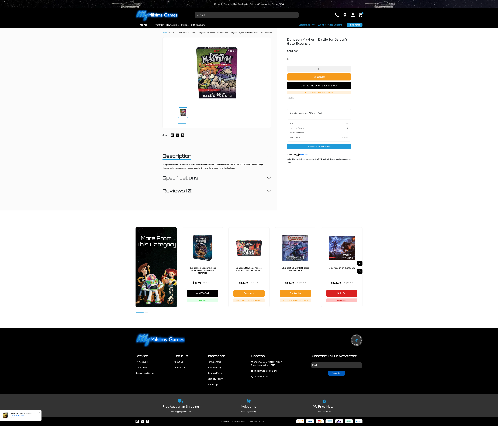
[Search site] (198, 14)
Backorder (319, 76)
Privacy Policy (214, 367)
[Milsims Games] (159, 15)
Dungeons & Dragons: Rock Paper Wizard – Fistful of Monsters (202, 270)
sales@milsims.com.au (265, 370)
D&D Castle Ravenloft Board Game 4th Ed (295, 269)
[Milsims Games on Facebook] (137, 421)
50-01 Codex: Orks (18, 416)
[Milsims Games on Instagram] (147, 421)
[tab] (182, 123)
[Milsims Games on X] (142, 421)
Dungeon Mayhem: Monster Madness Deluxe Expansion (249, 269)
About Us (178, 362)
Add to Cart (202, 293)
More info (304, 154)
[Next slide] (359, 271)
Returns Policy (215, 373)
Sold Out (342, 293)
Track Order (141, 367)
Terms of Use (214, 362)
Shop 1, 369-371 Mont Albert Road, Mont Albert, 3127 (266, 364)
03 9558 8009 (260, 376)
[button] (184, 112)
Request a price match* (319, 146)
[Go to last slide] (359, 263)
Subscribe (336, 373)
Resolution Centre (145, 373)
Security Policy (215, 379)
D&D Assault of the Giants (342, 268)
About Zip (213, 384)
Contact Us (179, 367)
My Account (142, 362)
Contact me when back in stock (319, 85)
